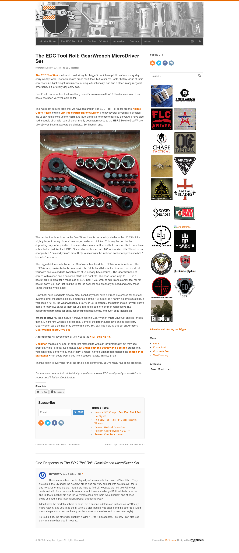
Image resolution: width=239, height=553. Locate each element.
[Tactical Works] (162, 296)
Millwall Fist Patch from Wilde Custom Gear (58, 444)
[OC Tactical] (185, 152)
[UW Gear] (162, 175)
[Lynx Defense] (182, 226)
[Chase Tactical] (162, 152)
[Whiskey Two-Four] (162, 245)
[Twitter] (48, 423)
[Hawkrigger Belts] (162, 105)
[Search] (199, 75)
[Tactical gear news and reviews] (56, 33)
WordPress (170, 540)
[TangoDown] (162, 320)
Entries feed (159, 347)
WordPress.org (160, 355)
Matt (40, 67)
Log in (156, 343)
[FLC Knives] (162, 128)
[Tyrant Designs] (185, 105)
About (148, 41)
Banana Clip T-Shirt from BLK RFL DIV (124, 444)
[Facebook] (55, 423)
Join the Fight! (47, 41)
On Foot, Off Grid (98, 41)
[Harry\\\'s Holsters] (185, 250)
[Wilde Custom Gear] (162, 273)
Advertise (119, 41)
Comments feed (161, 351)
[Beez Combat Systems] (185, 273)
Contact (134, 41)
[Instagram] (61, 423)
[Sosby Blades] (162, 221)
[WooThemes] (197, 540)
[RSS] (41, 423)
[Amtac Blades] (185, 198)
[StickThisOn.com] (185, 221)
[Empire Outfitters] (185, 175)
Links (160, 41)
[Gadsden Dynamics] (185, 296)
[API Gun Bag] (185, 128)
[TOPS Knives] (162, 198)
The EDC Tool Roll (72, 41)
